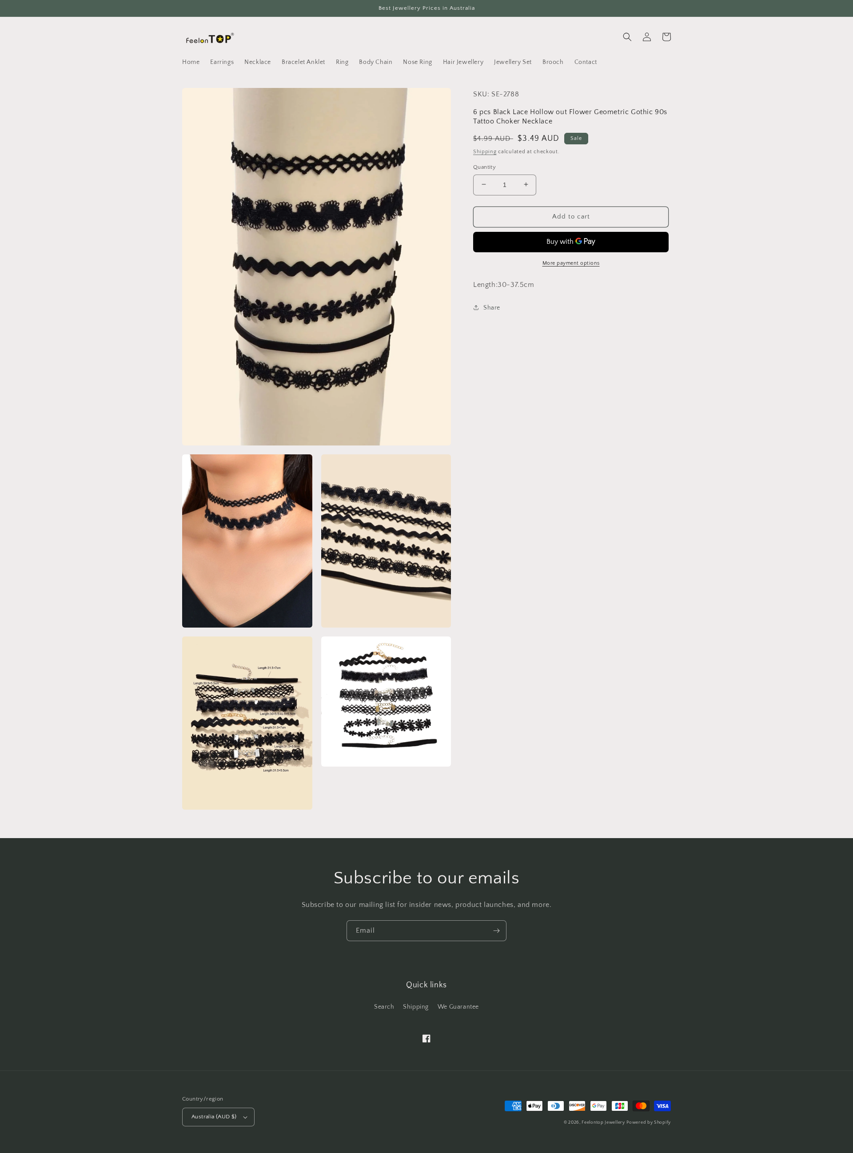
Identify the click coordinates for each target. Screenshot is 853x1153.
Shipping (485, 151)
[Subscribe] (496, 930)
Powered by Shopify (648, 1122)
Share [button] (491, 307)
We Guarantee (458, 1006)
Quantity (484, 166)
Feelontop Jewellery (603, 1122)
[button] (627, 37)
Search (384, 1006)
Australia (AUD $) (214, 1116)
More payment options (571, 263)
